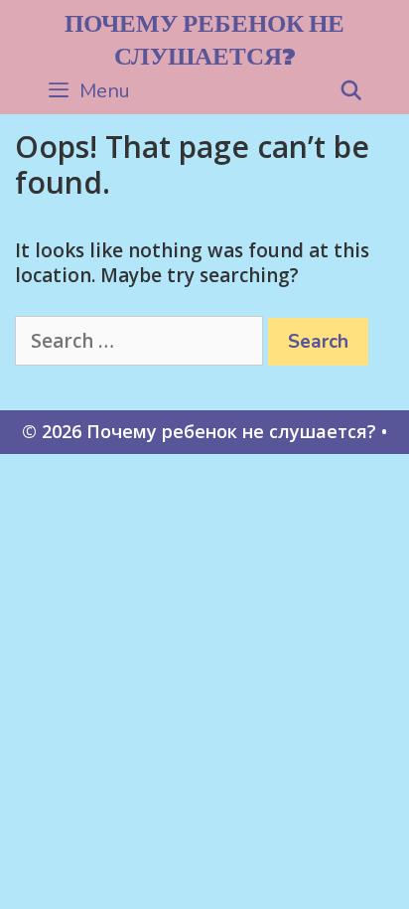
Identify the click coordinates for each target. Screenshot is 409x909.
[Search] (351, 91)
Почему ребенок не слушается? (204, 39)
